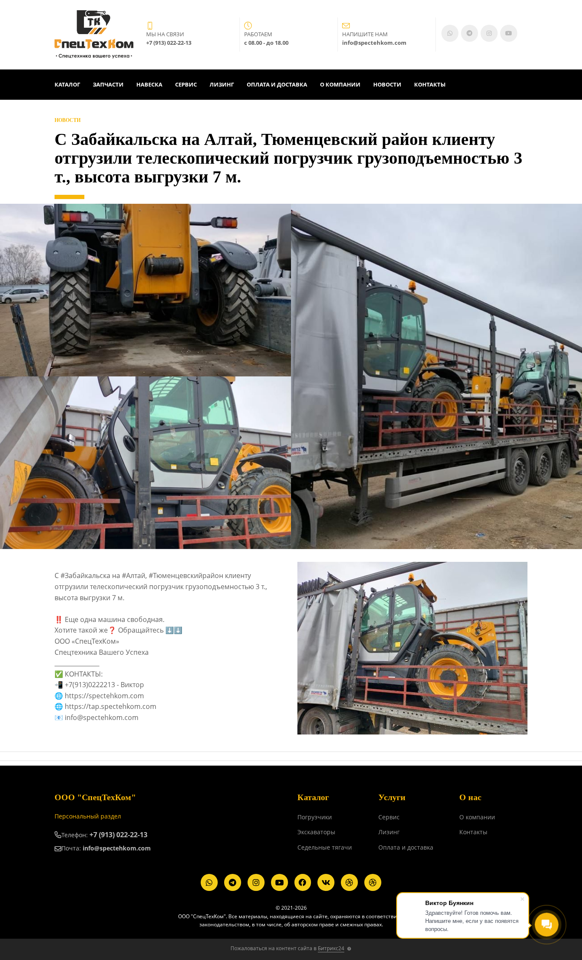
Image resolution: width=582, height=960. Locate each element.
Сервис (186, 84)
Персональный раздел (88, 816)
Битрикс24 (331, 948)
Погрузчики (314, 817)
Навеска (149, 84)
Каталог (67, 84)
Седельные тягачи (324, 847)
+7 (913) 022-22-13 (118, 834)
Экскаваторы (316, 832)
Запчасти (108, 84)
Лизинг (222, 84)
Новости (387, 84)
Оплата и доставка (277, 84)
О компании (340, 84)
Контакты (430, 84)
